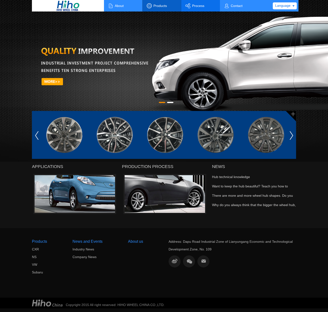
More (291, 116)
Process (198, 6)
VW (34, 264)
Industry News (83, 249)
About (119, 6)
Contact (237, 6)
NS (34, 257)
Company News (85, 257)
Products (160, 6)
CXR (35, 249)
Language (283, 5)
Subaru (37, 272)
